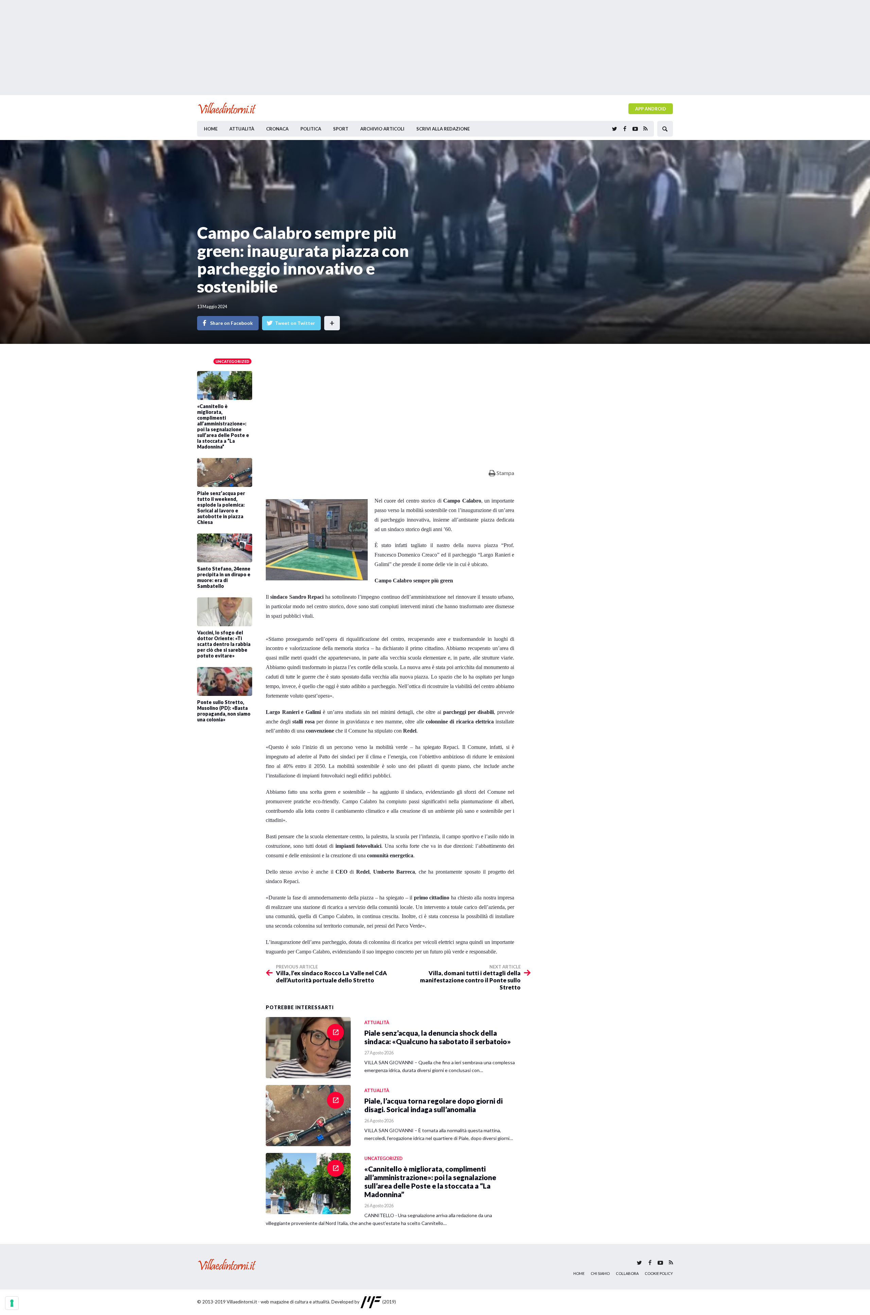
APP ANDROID (650, 108)
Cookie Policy (659, 1273)
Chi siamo (600, 1273)
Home (211, 129)
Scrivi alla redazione (443, 129)
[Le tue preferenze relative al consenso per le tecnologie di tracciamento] (11, 1303)
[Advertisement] (435, 47)
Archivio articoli (382, 129)
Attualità (241, 129)
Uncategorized (232, 361)
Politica (310, 129)
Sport (340, 129)
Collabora (627, 1273)
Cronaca (277, 129)
